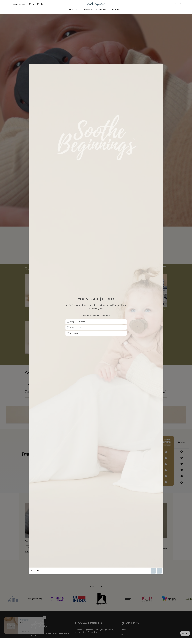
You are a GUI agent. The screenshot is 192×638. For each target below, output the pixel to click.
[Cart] (185, 4)
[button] (71, 9)
